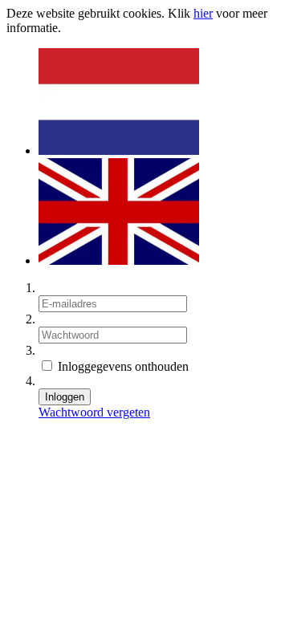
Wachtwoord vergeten (94, 412)
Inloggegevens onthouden (122, 366)
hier (203, 13)
